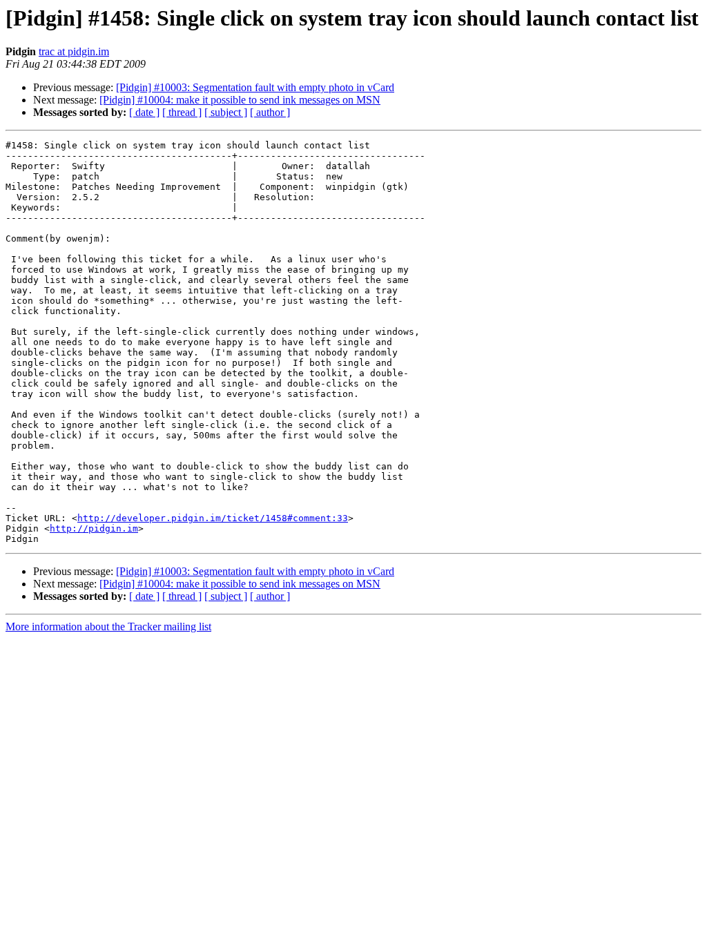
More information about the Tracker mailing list (108, 626)
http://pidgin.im (94, 528)
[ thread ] (182, 112)
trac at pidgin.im (74, 51)
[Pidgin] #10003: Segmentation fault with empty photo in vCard (255, 87)
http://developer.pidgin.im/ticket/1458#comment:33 (212, 518)
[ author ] (270, 112)
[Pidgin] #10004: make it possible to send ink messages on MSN (239, 100)
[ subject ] (225, 112)
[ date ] (144, 112)
